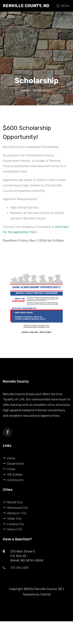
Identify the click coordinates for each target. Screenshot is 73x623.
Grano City (14, 529)
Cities (11, 469)
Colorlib (45, 594)
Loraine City (15, 524)
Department (15, 463)
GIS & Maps (14, 474)
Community (15, 480)
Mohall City (15, 502)
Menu (65, 6)
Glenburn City (17, 513)
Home (25, 90)
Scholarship (41, 90)
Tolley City (14, 518)
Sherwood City (17, 508)
